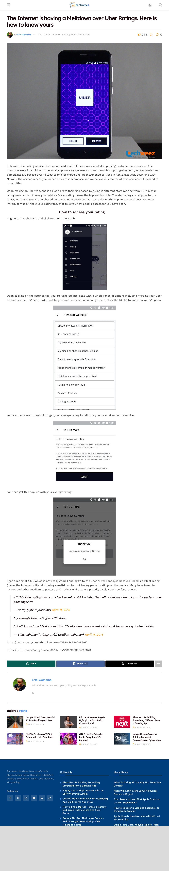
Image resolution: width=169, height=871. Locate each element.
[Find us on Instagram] (26, 798)
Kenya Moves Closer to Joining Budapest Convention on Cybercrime (147, 737)
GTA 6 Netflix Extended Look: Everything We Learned (91, 737)
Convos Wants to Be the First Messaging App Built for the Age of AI (85, 800)
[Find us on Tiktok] (50, 798)
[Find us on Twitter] (18, 798)
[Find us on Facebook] (10, 798)
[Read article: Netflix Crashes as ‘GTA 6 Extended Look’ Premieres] (15, 739)
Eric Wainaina (24, 34)
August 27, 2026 (142, 744)
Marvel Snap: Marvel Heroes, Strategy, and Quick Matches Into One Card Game (84, 810)
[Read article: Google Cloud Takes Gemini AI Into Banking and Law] (15, 722)
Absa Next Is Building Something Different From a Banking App (146, 720)
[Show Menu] (8, 5)
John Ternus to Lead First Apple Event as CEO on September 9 (136, 801)
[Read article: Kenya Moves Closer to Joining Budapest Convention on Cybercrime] (122, 739)
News (57, 34)
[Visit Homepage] (79, 5)
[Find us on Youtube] (34, 798)
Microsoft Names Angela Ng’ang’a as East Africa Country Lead (92, 720)
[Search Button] (160, 5)
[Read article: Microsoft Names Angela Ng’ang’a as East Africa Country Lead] (68, 722)
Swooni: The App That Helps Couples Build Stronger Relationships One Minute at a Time (83, 821)
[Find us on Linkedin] (42, 798)
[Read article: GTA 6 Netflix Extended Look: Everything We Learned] (68, 739)
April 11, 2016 (43, 34)
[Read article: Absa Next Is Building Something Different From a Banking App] (122, 722)
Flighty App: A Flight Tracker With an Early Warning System (83, 792)
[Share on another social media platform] (158, 664)
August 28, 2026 (35, 724)
